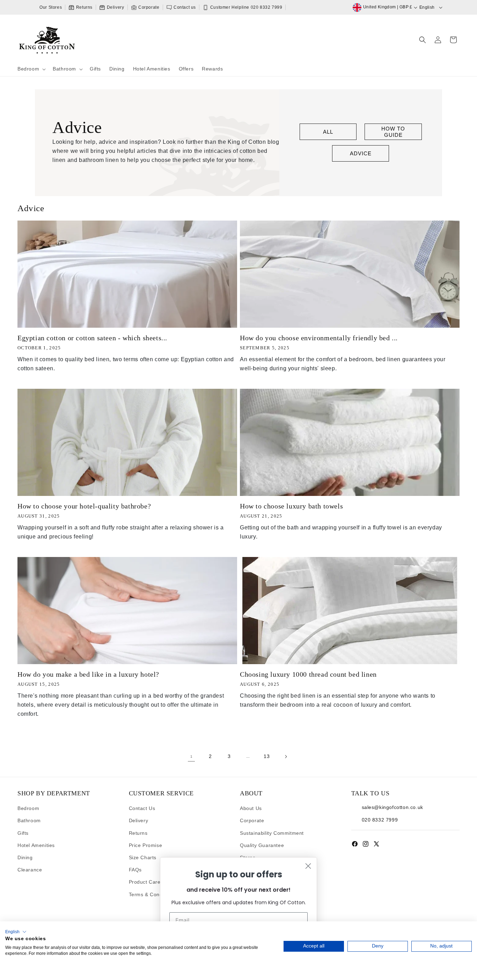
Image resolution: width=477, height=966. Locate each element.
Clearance (29, 869)
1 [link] (191, 756)
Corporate (148, 7)
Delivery (114, 7)
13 (267, 756)
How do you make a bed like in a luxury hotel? (88, 674)
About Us (251, 808)
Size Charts (143, 857)
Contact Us (142, 808)
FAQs (135, 869)
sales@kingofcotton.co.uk (392, 807)
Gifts (23, 833)
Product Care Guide (153, 882)
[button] (31, 69)
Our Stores (50, 7)
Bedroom (28, 808)
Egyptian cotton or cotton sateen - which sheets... (92, 338)
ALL (328, 132)
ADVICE (361, 153)
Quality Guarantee (262, 845)
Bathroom (29, 820)
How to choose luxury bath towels (291, 506)
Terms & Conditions (152, 894)
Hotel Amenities (36, 845)
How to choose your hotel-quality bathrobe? (84, 506)
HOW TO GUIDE (393, 132)
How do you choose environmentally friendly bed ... (319, 338)
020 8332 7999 (380, 820)
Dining (25, 857)
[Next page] (285, 756)
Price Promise (145, 845)
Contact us (184, 7)
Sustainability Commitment (272, 833)
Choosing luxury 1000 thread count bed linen (308, 674)
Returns (84, 7)
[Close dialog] (308, 866)
